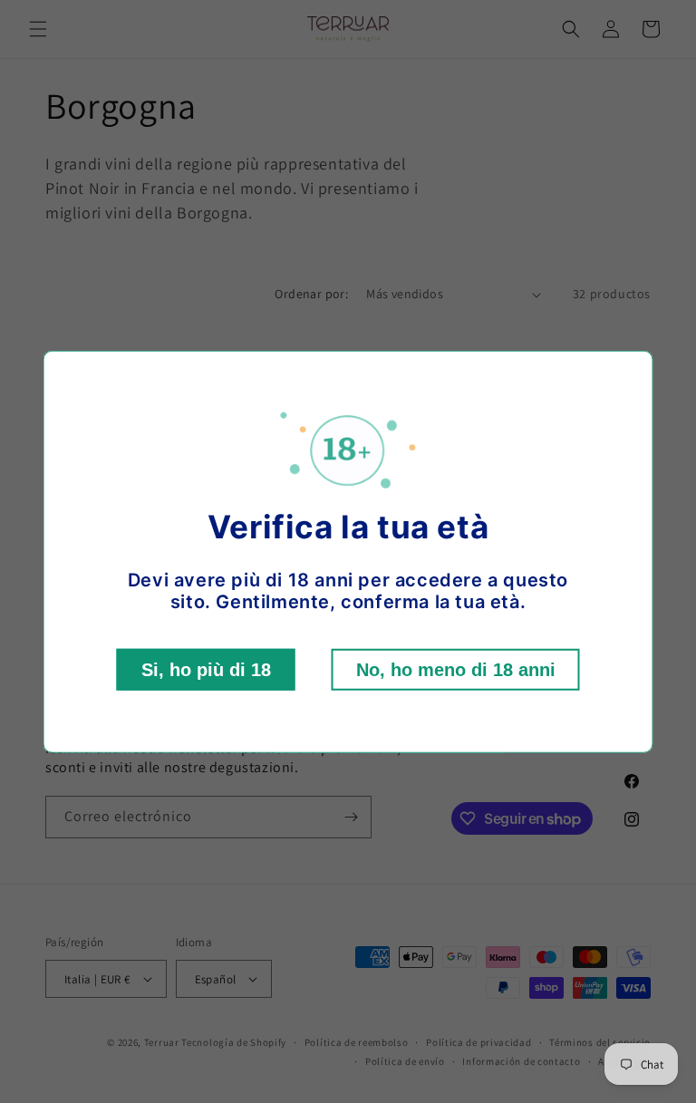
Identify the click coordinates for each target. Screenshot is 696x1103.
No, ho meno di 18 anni (456, 670)
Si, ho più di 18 (206, 670)
